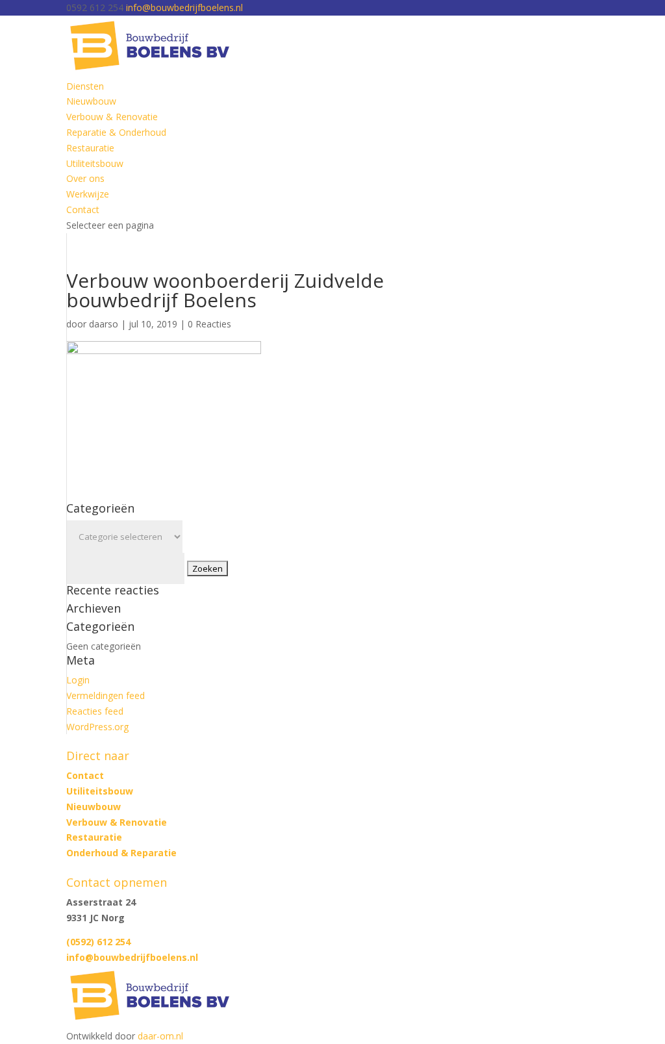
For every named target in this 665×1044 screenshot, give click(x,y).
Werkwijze (87, 194)
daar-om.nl (160, 1036)
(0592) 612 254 (98, 942)
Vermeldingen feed (105, 695)
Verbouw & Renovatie (112, 116)
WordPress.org (97, 726)
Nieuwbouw (91, 101)
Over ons (85, 178)
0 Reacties (209, 324)
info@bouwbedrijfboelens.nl (132, 957)
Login (78, 680)
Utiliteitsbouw (94, 163)
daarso (103, 324)
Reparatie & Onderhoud (116, 132)
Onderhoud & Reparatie (121, 853)
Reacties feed (94, 711)
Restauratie (90, 148)
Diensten (85, 86)
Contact (82, 209)
